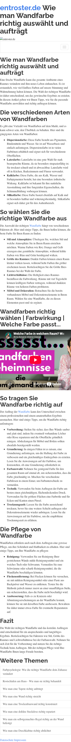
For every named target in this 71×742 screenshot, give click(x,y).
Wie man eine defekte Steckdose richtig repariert (29, 711)
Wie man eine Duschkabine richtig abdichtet (27, 730)
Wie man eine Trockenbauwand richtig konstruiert (30, 704)
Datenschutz (6, 740)
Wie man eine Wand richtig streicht (22, 696)
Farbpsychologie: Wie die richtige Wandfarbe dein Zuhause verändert (35, 671)
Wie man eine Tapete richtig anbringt (23, 688)
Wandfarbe (35, 225)
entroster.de (20, 7)
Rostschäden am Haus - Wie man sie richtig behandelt (32, 681)
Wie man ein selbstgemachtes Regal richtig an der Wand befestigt (33, 721)
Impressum (20, 740)
